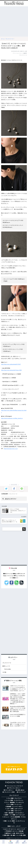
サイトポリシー (9, 790)
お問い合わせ (20, 790)
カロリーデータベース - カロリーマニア (14, 829)
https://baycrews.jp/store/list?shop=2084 (11, 370)
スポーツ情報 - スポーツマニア (14, 808)
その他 (4, 672)
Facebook (11, 585)
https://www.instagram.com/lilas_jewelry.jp (12, 418)
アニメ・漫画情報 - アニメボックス (14, 802)
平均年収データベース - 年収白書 (14, 831)
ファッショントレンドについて (15, 786)
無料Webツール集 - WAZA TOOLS (15, 833)
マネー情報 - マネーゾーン (14, 810)
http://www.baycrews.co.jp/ (11, 448)
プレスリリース (13, 493)
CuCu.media (7, 669)
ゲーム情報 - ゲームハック (14, 804)
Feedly (16, 585)
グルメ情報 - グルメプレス (14, 798)
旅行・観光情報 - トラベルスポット (14, 812)
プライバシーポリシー (15, 788)
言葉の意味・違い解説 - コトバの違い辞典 (15, 835)
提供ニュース (6, 666)
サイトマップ (21, 792)
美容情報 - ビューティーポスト (14, 806)
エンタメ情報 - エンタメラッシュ (14, 800)
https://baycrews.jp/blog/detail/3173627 (11, 364)
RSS (21, 585)
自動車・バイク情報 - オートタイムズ (14, 814)
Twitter (6, 585)
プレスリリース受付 (9, 792)
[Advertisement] (14, 21)
